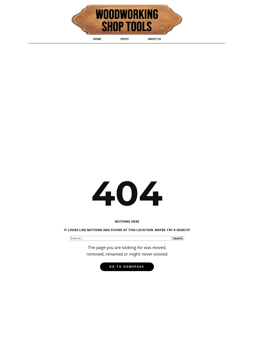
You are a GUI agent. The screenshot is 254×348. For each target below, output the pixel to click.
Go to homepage (126, 267)
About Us (154, 39)
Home (97, 39)
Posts (124, 39)
